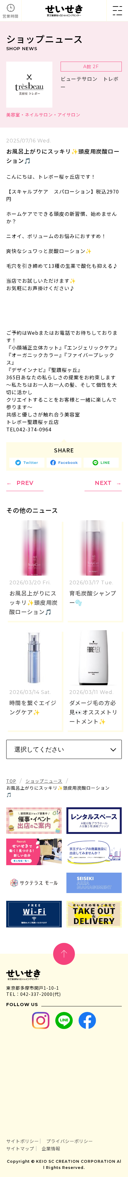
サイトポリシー (22, 1141)
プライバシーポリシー (69, 1141)
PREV (25, 483)
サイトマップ (20, 1148)
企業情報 (51, 1148)
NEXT (103, 483)
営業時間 (10, 16)
